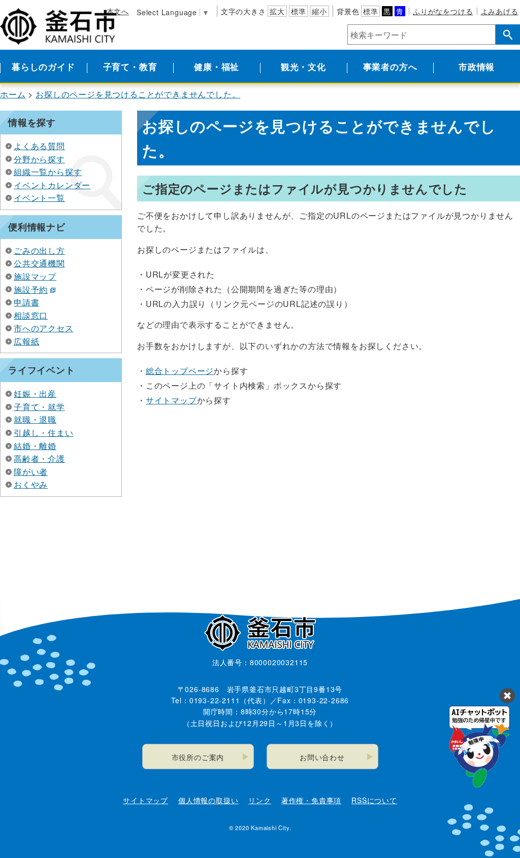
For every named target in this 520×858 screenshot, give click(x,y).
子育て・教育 (130, 66)
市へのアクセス (44, 328)
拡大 (277, 11)
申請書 (26, 302)
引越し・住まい (44, 432)
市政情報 (477, 66)
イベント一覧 (39, 197)
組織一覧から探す (48, 172)
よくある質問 (39, 146)
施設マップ (35, 276)
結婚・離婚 (35, 446)
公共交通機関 (39, 263)
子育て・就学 (39, 407)
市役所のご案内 (198, 757)
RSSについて (374, 800)
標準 (298, 11)
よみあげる (499, 11)
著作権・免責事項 (311, 800)
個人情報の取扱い (208, 800)
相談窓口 (31, 315)
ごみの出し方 (39, 250)
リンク (259, 800)
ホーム (12, 94)
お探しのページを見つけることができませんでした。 (138, 94)
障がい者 (31, 471)
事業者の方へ (390, 66)
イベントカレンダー (52, 185)
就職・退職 (35, 419)
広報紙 (26, 341)
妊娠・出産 (35, 393)
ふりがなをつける (443, 11)
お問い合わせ (322, 757)
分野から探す (39, 159)
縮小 (319, 11)
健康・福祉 (216, 66)
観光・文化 (303, 66)
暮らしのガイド (43, 66)
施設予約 (31, 289)
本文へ (118, 11)
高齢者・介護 (39, 458)
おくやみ (31, 484)
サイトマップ (171, 400)
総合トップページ (180, 370)
